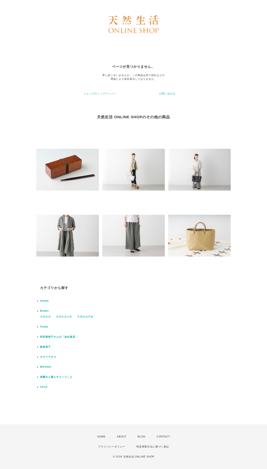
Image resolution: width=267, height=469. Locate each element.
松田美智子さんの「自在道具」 (59, 336)
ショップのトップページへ (99, 93)
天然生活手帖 (85, 316)
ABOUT (121, 436)
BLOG (141, 436)
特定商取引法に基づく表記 (152, 446)
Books (44, 310)
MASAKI (45, 366)
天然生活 (45, 316)
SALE (44, 386)
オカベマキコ (48, 356)
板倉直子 (45, 346)
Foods (44, 326)
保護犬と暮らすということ (56, 376)
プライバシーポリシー (111, 446)
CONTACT (163, 436)
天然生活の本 (64, 316)
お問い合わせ (167, 93)
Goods (44, 300)
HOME (101, 436)
